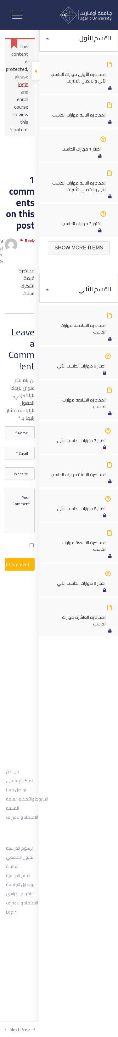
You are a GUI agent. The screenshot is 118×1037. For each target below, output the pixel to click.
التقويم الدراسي (19, 894)
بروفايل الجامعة (20, 884)
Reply (30, 240)
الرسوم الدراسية (20, 848)
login (23, 84)
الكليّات (12, 866)
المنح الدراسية (18, 875)
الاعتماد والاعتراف (22, 817)
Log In (11, 912)
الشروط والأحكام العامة (27, 799)
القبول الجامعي (20, 857)
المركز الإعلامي (20, 781)
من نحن (12, 771)
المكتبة (12, 808)
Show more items (78, 247)
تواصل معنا (16, 790)
